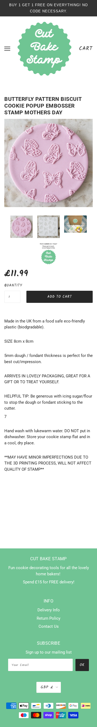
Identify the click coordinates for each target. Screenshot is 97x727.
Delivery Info (48, 610)
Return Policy (48, 618)
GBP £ (47, 687)
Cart (86, 48)
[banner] (45, 48)
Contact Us (49, 626)
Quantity (12, 285)
